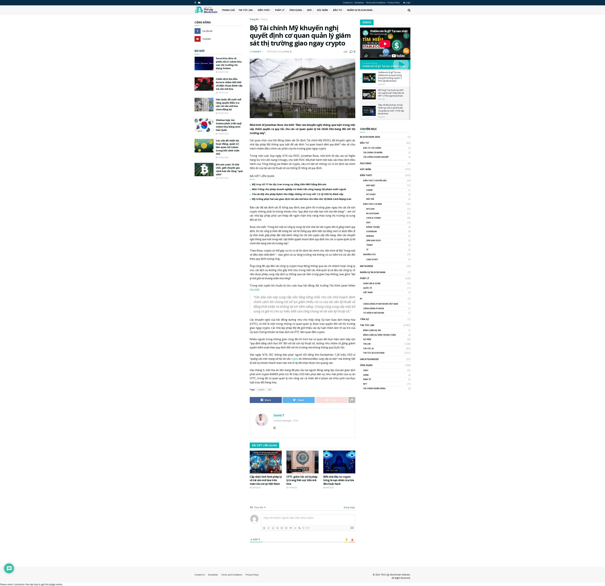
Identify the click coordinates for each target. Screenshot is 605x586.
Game (366, 375)
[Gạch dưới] (273, 528)
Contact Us (348, 2)
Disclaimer (359, 2)
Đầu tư (337, 10)
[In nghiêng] (268, 528)
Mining (370, 236)
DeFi (309, 10)
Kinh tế (367, 379)
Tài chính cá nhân (372, 152)
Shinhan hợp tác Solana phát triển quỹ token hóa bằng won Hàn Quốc (229, 124)
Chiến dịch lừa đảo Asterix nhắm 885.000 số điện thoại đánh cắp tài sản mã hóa (229, 83)
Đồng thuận (373, 227)
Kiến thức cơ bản (372, 204)
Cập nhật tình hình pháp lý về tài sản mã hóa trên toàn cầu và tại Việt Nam (266, 480)
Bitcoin (370, 209)
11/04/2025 (292, 487)
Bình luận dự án (372, 330)
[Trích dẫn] (290, 528)
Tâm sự (364, 319)
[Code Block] (295, 528)
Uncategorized (369, 359)
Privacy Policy (394, 2)
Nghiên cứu (369, 254)
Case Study (372, 259)
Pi (361, 298)
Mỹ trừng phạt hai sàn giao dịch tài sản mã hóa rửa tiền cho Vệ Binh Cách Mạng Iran (301, 198)
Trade (369, 245)
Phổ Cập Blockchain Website (395, 574)
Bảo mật (370, 185)
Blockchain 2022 (370, 136)
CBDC (365, 370)
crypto (261, 389)
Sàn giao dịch (373, 240)
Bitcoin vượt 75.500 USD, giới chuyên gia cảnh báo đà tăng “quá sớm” (229, 169)
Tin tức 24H (245, 10)
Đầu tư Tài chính (372, 148)
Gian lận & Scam (371, 283)
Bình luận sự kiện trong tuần (379, 335)
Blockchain (372, 213)
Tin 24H (367, 344)
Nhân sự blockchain (359, 10)
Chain (369, 190)
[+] (308, 528)
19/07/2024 (272, 51)
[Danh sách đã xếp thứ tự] (282, 528)
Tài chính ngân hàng (374, 388)
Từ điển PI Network (373, 313)
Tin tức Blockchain (373, 353)
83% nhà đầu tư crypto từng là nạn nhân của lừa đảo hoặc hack (338, 480)
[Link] (299, 528)
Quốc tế (367, 288)
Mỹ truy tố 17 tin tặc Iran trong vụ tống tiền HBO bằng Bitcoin (289, 184)
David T (257, 51)
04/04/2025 (329, 487)
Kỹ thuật (371, 194)
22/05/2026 (255, 487)
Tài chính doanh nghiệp (376, 157)
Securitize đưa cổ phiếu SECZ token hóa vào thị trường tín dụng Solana (229, 63)
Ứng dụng (295, 10)
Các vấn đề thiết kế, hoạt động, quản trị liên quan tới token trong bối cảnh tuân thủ (227, 147)
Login (407, 2)
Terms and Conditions (376, 2)
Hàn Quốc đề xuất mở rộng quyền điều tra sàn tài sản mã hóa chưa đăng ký (228, 104)
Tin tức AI (368, 348)
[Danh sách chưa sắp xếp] (286, 528)
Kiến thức (264, 10)
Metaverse (366, 266)
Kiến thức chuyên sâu (375, 180)
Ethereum (371, 231)
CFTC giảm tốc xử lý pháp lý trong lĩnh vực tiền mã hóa (301, 480)
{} (303, 528)
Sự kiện (367, 339)
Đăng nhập (349, 507)
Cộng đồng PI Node (373, 308)
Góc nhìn (322, 10)
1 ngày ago (222, 72)
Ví (367, 249)
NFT (365, 384)
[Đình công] (277, 528)
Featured (365, 163)
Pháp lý (279, 10)
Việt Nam (367, 292)
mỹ (269, 389)
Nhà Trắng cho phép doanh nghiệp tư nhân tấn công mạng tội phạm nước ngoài (299, 189)
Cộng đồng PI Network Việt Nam (380, 304)
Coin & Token (373, 218)
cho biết (254, 289)
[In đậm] (264, 528)
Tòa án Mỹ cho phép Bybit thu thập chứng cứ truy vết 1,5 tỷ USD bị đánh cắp (297, 194)
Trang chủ (228, 10)
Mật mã (370, 199)
